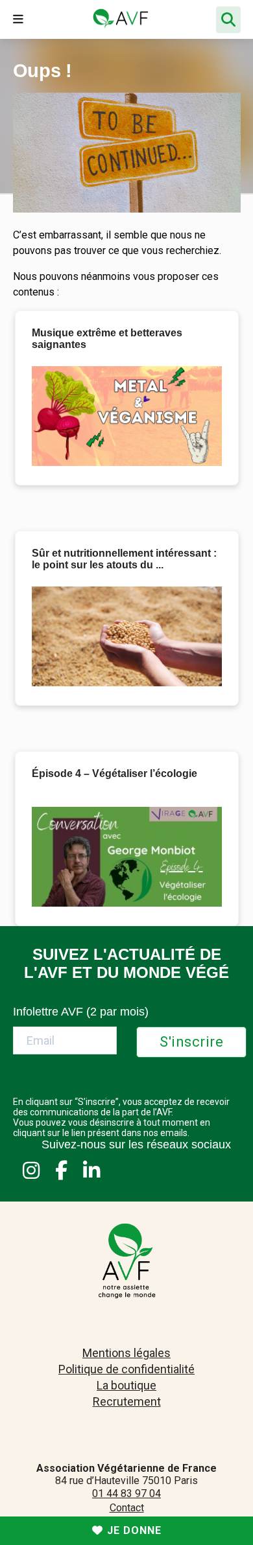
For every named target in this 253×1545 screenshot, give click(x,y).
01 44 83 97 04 (126, 1493)
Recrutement (127, 1401)
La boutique (126, 1385)
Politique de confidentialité (126, 1369)
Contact (127, 1508)
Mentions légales (126, 1353)
